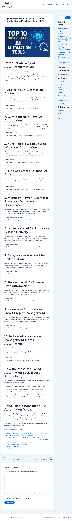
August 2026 (61, 82)
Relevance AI (15, 298)
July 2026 (60, 84)
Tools (68, 4)
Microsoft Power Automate (19, 217)
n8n (13, 159)
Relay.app (14, 271)
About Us (43, 517)
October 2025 (61, 98)
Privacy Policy (50, 517)
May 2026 (60, 87)
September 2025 (62, 100)
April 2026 (60, 90)
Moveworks (15, 244)
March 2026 (60, 92)
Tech (63, 4)
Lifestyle (57, 4)
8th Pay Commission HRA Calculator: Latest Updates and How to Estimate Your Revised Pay (64, 56)
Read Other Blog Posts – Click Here (13, 429)
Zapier (13, 105)
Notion (14, 357)
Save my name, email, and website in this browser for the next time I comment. (22, 498)
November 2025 (61, 95)
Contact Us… (58, 517)
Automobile (50, 4)
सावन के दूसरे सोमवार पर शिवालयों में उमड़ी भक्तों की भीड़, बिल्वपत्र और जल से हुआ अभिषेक (28, 435)
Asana (13, 325)
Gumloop (14, 132)
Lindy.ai (14, 186)
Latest (42, 4)
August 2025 (61, 103)
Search (59, 15)
